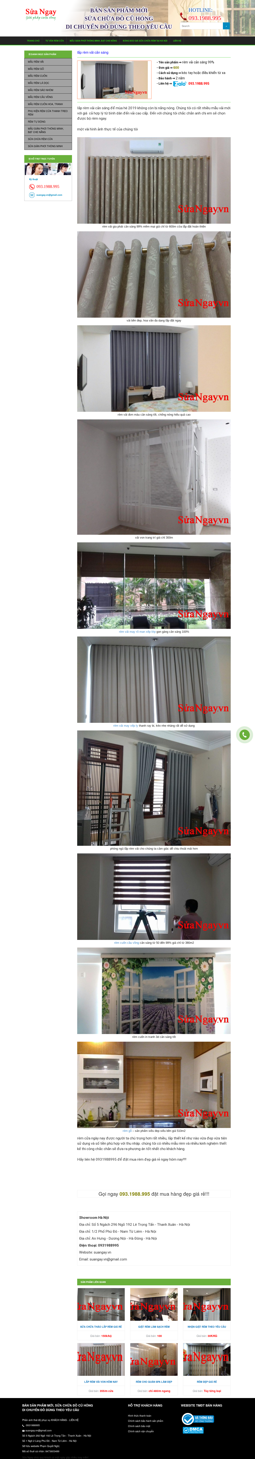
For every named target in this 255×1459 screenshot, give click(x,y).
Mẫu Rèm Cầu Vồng (40, 97)
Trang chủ (33, 40)
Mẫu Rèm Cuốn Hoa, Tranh (45, 104)
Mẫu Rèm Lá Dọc (38, 83)
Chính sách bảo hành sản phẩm (145, 1421)
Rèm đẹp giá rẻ (207, 1381)
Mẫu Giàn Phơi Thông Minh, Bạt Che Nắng (93, 40)
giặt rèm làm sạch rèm (154, 1326)
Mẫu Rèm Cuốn (37, 75)
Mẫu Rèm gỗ (36, 69)
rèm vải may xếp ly (125, 725)
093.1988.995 (198, 84)
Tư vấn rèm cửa (54, 40)
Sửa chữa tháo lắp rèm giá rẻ (101, 1326)
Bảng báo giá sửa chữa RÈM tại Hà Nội (145, 40)
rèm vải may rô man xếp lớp (137, 631)
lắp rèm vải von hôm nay (101, 1381)
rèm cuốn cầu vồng (126, 942)
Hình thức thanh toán (139, 1415)
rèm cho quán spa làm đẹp (154, 1381)
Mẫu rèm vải (36, 61)
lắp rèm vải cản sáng (92, 52)
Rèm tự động (36, 121)
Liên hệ (177, 40)
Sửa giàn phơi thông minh (45, 146)
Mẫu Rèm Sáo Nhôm (40, 90)
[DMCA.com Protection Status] (193, 1430)
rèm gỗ (127, 1131)
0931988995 (32, 1425)
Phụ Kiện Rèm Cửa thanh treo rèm (48, 112)
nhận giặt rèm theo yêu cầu (207, 1326)
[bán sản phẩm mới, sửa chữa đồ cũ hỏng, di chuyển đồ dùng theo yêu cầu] (41, 14)
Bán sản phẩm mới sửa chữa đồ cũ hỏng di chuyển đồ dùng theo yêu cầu (119, 18)
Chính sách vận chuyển (141, 1431)
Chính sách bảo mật (139, 1426)
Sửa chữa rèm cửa (40, 139)
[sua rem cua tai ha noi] (198, 1418)
